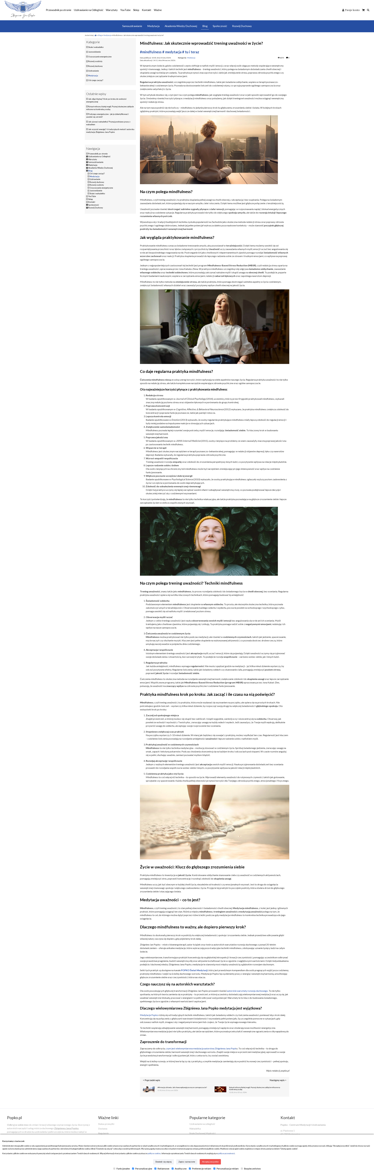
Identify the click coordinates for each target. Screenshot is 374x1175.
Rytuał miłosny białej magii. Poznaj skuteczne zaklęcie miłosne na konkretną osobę (254, 1088)
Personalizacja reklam (228, 1168)
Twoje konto (352, 10)
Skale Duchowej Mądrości (202, 1133)
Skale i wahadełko (96, 47)
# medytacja (171, 52)
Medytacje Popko (149, 1015)
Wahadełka (195, 1128)
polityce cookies (154, 1153)
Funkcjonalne (123, 1168)
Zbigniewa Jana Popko (66, 1128)
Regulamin (103, 1133)
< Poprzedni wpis (151, 1080)
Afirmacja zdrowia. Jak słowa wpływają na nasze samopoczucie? (182, 1087)
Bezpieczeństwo (252, 1168)
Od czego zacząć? (95, 80)
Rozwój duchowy (95, 66)
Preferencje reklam (201, 1168)
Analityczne (181, 1168)
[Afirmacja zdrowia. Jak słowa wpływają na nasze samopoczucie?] (149, 1089)
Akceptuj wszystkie (210, 1162)
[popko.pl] (23, 17)
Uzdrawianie (93, 71)
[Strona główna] (95, 35)
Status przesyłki (106, 1123)
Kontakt (287, 1117)
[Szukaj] (368, 10)
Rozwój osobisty (95, 61)
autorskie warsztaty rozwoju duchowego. (247, 990)
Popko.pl (14, 1117)
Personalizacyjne (143, 1168)
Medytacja (107, 35)
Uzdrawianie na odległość (202, 1123)
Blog (100, 35)
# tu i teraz (190, 52)
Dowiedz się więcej (163, 1162)
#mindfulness (151, 52)
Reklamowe (163, 1168)
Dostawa (102, 1128)
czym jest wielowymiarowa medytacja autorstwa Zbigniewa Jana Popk (201, 1048)
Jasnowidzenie (94, 52)
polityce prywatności (226, 1153)
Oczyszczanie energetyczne (99, 56)
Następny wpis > (278, 1080)
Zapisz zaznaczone (187, 1162)
